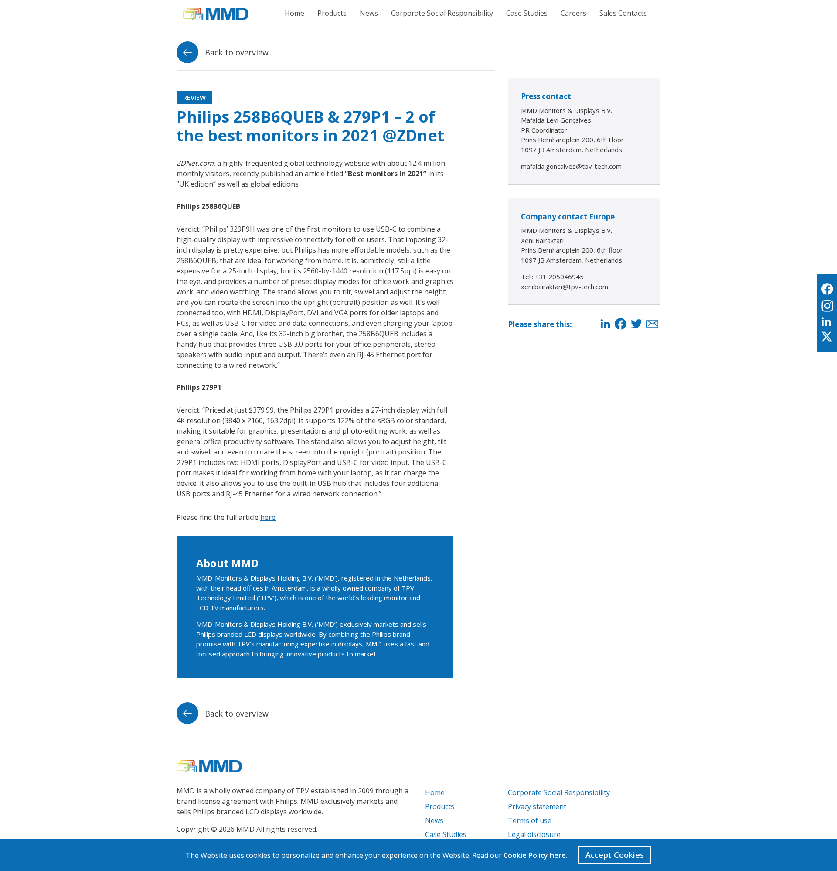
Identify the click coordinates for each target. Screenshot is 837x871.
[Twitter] (636, 324)
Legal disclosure (534, 834)
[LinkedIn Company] (827, 322)
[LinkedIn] (605, 324)
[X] (827, 337)
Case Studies (527, 13)
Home (294, 13)
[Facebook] (620, 324)
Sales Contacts (623, 13)
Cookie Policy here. (536, 855)
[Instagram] (827, 306)
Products (332, 13)
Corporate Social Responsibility (442, 13)
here (268, 517)
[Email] (652, 324)
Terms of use (529, 820)
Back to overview (236, 52)
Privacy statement (537, 806)
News (369, 13)
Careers (573, 13)
